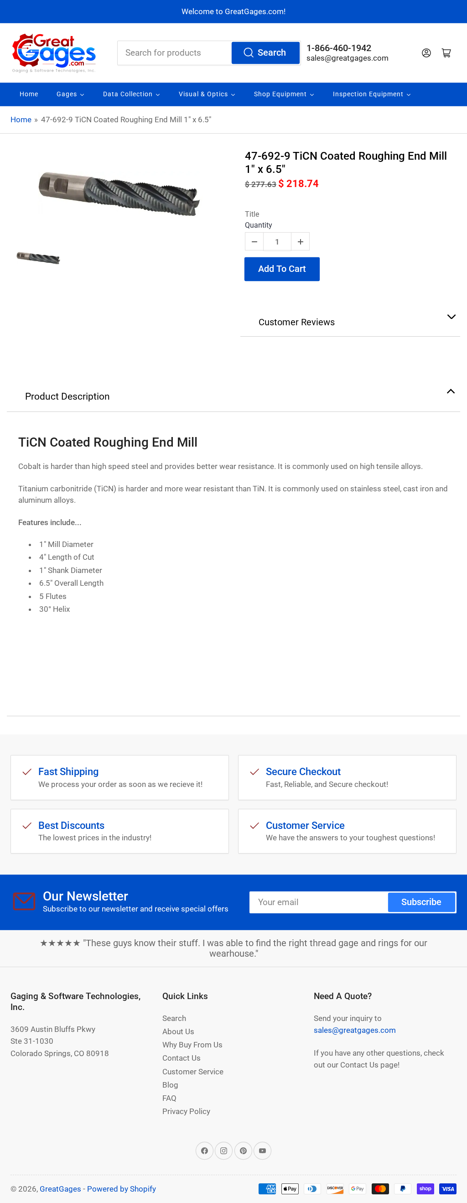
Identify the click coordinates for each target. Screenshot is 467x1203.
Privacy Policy (186, 1111)
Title (252, 214)
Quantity (258, 225)
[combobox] (209, 53)
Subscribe (421, 902)
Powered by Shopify (121, 1188)
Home (20, 119)
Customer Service (192, 1071)
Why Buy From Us (192, 1044)
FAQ (169, 1098)
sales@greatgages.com (347, 57)
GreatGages (60, 1188)
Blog (170, 1084)
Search (272, 52)
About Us (178, 1031)
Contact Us (181, 1057)
